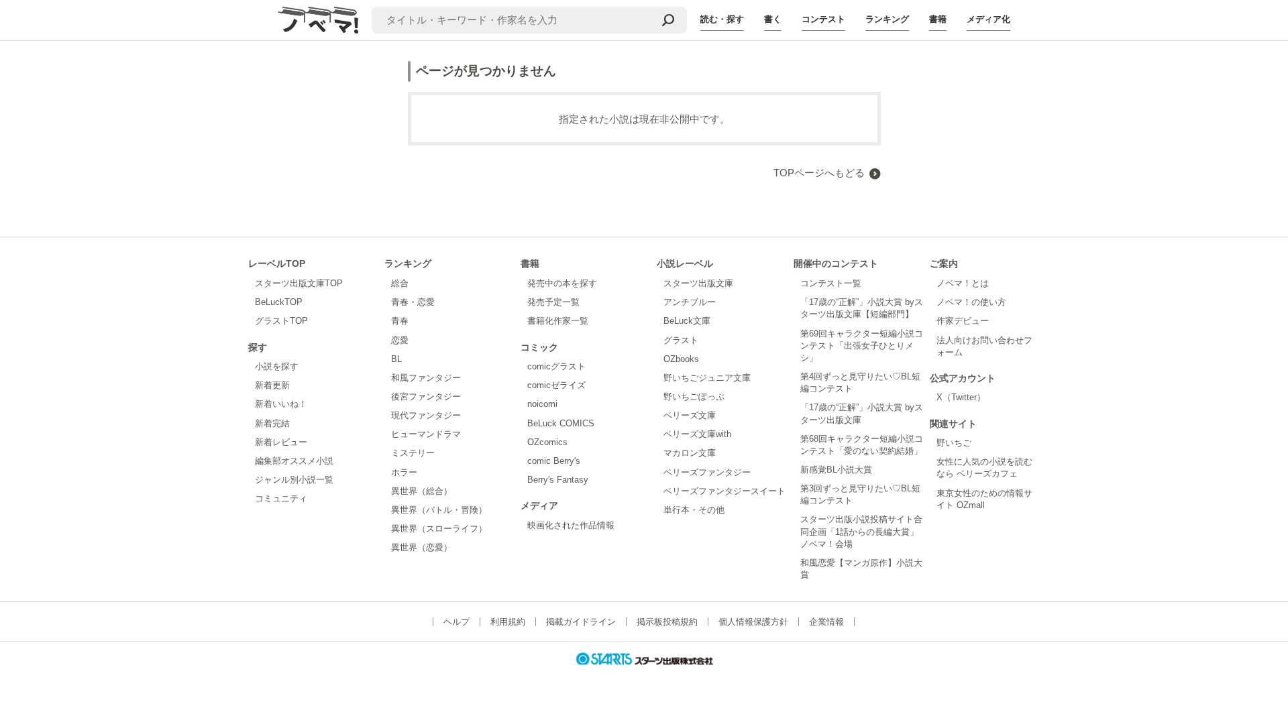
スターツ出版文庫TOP (299, 283)
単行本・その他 (693, 510)
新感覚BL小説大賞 (836, 470)
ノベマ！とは (962, 283)
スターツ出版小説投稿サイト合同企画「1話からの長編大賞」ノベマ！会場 (861, 531)
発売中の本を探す (562, 283)
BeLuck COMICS (560, 423)
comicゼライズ (556, 385)
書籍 (938, 19)
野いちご (953, 443)
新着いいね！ (281, 404)
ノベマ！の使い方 (971, 302)
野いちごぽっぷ (693, 396)
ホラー (404, 472)
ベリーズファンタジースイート (724, 491)
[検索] (668, 20)
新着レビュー (281, 442)
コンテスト (823, 19)
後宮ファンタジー (426, 396)
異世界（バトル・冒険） (439, 510)
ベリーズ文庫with (697, 434)
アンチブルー (689, 302)
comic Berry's (553, 461)
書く (773, 19)
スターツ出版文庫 (698, 283)
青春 (400, 321)
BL (396, 359)
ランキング (887, 19)
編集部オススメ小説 (294, 461)
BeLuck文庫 (686, 321)
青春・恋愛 (413, 302)
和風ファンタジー (426, 378)
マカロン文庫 (689, 453)
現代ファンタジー (426, 415)
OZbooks (681, 359)
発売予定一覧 (553, 302)
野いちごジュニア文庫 (707, 378)
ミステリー (413, 453)
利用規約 (507, 622)
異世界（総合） (421, 491)
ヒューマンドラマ (426, 434)
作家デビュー (962, 321)
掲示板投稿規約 (667, 622)
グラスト (680, 340)
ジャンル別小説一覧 (294, 480)
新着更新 (272, 385)
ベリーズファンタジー (707, 472)
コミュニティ (281, 498)
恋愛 (400, 340)
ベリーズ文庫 (689, 415)
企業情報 (826, 622)
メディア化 (988, 19)
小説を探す (277, 366)
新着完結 (272, 423)
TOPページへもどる (819, 172)
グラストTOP (281, 321)
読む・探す (722, 19)
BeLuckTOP (279, 302)
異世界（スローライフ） (439, 529)
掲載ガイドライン (581, 622)
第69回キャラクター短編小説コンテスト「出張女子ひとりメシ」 (861, 345)
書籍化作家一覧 (557, 321)
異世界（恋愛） (421, 547)
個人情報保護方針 (753, 622)
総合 (400, 283)
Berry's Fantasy (557, 480)
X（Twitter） (960, 397)
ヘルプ (456, 622)
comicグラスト (556, 366)
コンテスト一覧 (830, 283)
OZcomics (547, 442)
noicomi (542, 404)
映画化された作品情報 (570, 525)
